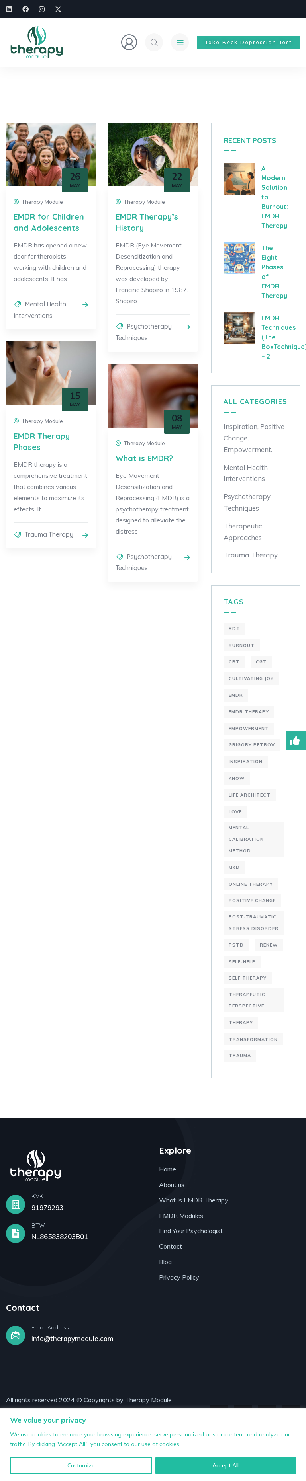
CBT (234, 662)
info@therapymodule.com (72, 1338)
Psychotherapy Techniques (247, 502)
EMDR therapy (249, 712)
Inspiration (246, 761)
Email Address (50, 1327)
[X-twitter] (58, 9)
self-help (242, 962)
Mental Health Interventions (246, 473)
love (235, 812)
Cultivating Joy (251, 678)
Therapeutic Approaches (243, 532)
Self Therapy (248, 978)
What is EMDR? (144, 458)
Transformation (253, 1039)
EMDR (236, 695)
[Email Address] (15, 1335)
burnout (242, 645)
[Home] (37, 42)
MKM (234, 867)
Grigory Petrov (252, 745)
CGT (261, 662)
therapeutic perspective (247, 1000)
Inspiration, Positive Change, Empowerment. (254, 438)
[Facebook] (25, 9)
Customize (81, 1465)
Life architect (250, 795)
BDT (234, 628)
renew (269, 945)
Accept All (225, 1465)
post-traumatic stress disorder (254, 922)
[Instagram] (42, 9)
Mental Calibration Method (246, 839)
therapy (241, 1022)
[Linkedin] (9, 9)
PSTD (236, 945)
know (237, 778)
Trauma (240, 1055)
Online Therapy (251, 884)
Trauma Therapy (49, 534)
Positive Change (252, 900)
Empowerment (249, 728)
